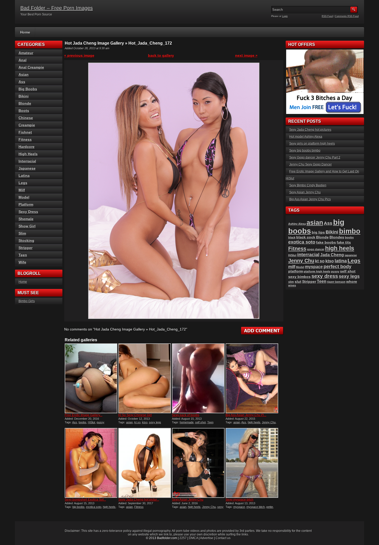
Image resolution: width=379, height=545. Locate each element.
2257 (183, 538)
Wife (22, 262)
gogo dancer (315, 249)
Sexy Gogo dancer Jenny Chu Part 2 (314, 157)
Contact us (223, 538)
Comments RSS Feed (347, 16)
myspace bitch (255, 506)
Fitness (139, 506)
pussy (100, 422)
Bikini (24, 96)
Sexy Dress (28, 212)
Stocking (26, 240)
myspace (239, 506)
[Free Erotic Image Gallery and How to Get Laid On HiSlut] (91, 378)
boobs (82, 422)
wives (292, 285)
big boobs (78, 506)
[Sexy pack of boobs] (198, 378)
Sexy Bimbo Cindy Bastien (307, 185)
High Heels (28, 154)
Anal (23, 60)
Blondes (336, 237)
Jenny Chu (269, 422)
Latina (24, 176)
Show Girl (27, 226)
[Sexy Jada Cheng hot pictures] (144, 463)
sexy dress (324, 276)
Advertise (206, 538)
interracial (308, 254)
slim (291, 281)
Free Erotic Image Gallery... (83, 415)
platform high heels (317, 271)
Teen (210, 422)
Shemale (26, 219)
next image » (246, 55)
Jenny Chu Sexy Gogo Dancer (310, 164)
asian (129, 422)
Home (25, 32)
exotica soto (93, 506)
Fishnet (25, 132)
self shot (200, 422)
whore (351, 282)
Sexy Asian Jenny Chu (187, 499)
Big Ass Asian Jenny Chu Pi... (246, 415)
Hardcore (27, 147)
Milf (22, 190)
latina (341, 260)
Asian (24, 74)
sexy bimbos (299, 277)
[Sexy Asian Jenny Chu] (198, 463)
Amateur (26, 53)
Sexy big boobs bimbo (304, 150)
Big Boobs (28, 89)
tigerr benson (336, 281)
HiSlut (91, 422)
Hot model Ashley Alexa (305, 136)
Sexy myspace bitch (239, 499)
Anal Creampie (31, 67)
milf (291, 267)
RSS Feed (327, 16)
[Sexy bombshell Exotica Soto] (91, 463)
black (291, 237)
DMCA (193, 538)
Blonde (25, 103)
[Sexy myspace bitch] (252, 463)
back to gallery (161, 55)
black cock (305, 237)
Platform (26, 204)
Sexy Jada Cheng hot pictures (310, 129)
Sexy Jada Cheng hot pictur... (138, 499)
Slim (22, 233)
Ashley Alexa (297, 223)
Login (285, 16)
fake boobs (326, 242)
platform (295, 271)
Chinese (26, 118)
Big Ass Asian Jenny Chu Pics (310, 199)
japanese (351, 255)
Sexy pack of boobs (185, 415)
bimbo (349, 231)
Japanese (27, 168)
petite (269, 506)
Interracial (27, 161)
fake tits (344, 242)
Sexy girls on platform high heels (312, 143)
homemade (187, 422)
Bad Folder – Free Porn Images (56, 8)
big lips (318, 232)
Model (24, 197)
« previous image (79, 55)
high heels (254, 422)
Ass (74, 422)
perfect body (337, 266)
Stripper (25, 248)
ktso (144, 422)
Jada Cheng (332, 255)
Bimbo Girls (27, 301)
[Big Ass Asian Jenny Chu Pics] (252, 378)
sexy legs (155, 422)
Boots (24, 111)
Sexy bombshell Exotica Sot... (85, 499)
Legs (23, 183)
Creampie (27, 125)
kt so (137, 422)
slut (298, 282)
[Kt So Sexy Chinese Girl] (144, 378)
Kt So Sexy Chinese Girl (135, 415)
